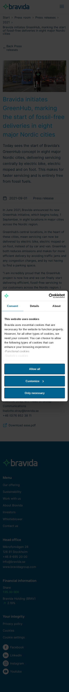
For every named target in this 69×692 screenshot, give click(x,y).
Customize (32, 380)
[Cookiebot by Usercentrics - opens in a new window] (49, 295)
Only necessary (35, 393)
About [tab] (56, 306)
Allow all (34, 369)
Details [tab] (34, 306)
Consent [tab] (12, 306)
